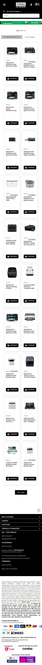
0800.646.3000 (7, 536)
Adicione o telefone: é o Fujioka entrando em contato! (13, 551)
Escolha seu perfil (13, 11)
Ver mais (21, 492)
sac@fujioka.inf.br (9, 539)
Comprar (13, 78)
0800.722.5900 (7, 565)
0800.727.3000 (7, 546)
